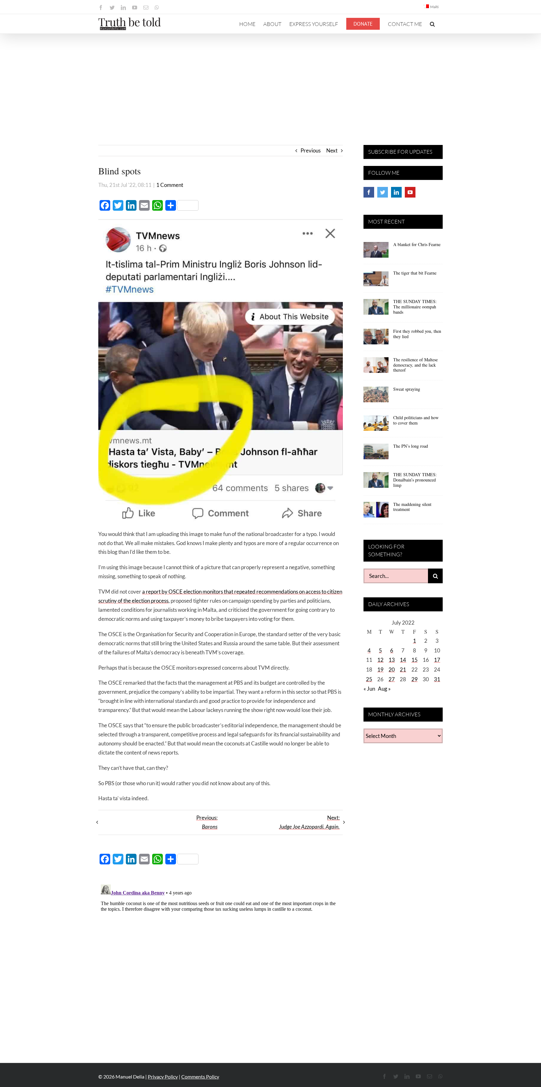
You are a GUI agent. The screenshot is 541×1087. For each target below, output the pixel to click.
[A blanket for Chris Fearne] (376, 252)
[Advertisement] (270, 81)
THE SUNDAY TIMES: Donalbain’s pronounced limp (415, 479)
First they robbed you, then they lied (417, 333)
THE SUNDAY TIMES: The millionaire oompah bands (415, 306)
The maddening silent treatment (412, 507)
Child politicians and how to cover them (416, 420)
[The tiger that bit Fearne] (376, 280)
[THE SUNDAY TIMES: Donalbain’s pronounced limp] (376, 482)
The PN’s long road (410, 446)
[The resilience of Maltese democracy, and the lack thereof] (376, 367)
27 (392, 679)
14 (403, 660)
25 (369, 679)
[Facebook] (368, 192)
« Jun (369, 688)
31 (437, 679)
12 (380, 660)
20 (392, 669)
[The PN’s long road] (376, 454)
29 (414, 679)
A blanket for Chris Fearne (417, 244)
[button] (432, 23)
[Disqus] (220, 960)
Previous (311, 150)
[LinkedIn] (396, 192)
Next (331, 150)
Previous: (207, 822)
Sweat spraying (406, 389)
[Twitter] (382, 192)
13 (392, 660)
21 (403, 669)
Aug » (384, 688)
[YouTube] (410, 192)
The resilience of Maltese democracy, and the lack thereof (415, 365)
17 (437, 660)
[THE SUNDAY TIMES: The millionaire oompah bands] (376, 309)
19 (380, 669)
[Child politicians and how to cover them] (376, 425)
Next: (309, 822)
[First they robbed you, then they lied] (376, 339)
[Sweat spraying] (376, 397)
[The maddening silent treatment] (376, 512)
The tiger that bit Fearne (414, 273)
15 (414, 660)
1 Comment (169, 185)
